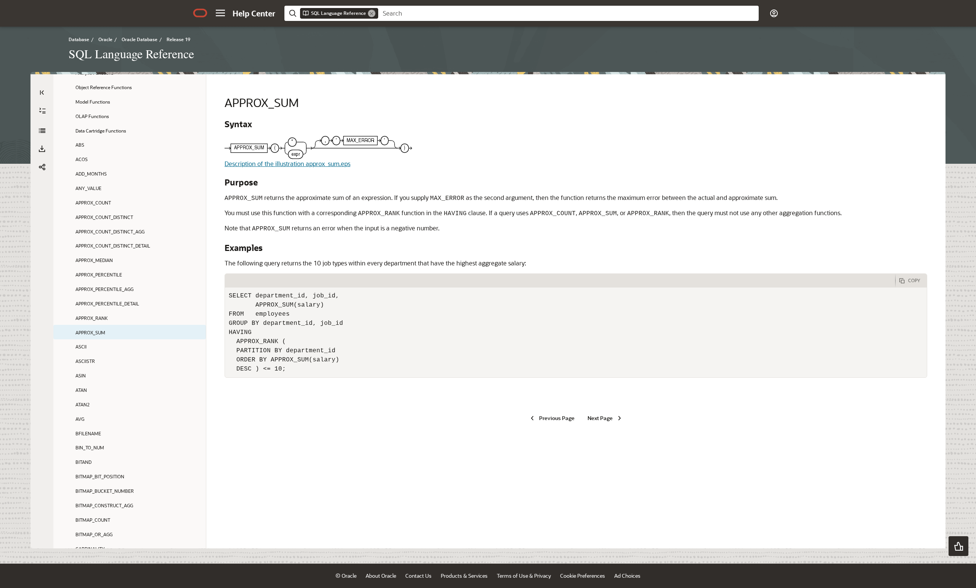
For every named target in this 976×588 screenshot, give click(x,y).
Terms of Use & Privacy (524, 575)
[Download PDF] (42, 149)
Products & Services (464, 575)
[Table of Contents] (42, 92)
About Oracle (381, 575)
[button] (220, 13)
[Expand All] (42, 111)
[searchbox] (568, 13)
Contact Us (418, 575)
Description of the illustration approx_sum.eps (287, 164)
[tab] (560, 281)
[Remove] (372, 13)
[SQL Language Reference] (42, 130)
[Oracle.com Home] (200, 13)
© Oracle (346, 575)
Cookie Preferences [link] (582, 575)
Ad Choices (627, 575)
